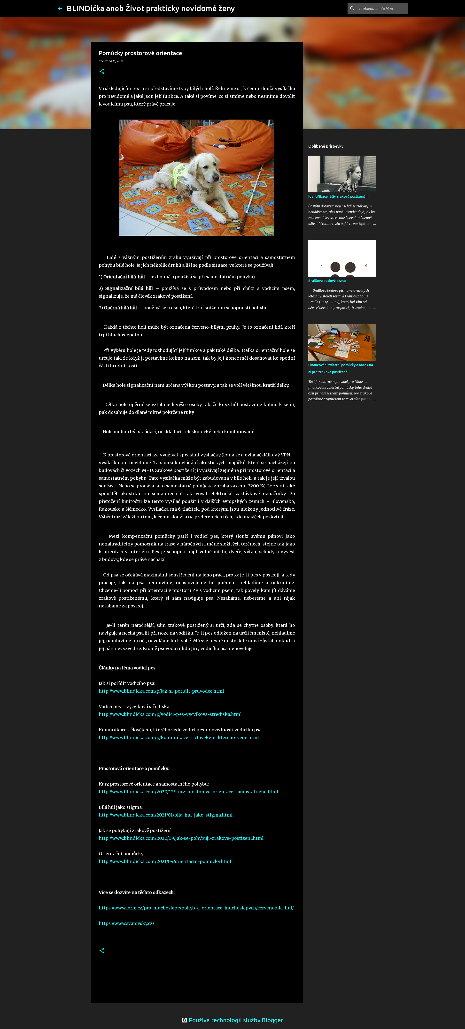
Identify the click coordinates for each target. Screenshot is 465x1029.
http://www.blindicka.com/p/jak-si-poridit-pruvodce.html (161, 691)
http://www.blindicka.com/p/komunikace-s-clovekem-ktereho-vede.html (179, 737)
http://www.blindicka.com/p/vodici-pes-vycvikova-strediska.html (170, 714)
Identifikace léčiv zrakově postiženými (338, 196)
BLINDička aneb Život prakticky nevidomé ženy (151, 8)
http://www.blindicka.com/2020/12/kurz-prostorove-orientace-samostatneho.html (188, 791)
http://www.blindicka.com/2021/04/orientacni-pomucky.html (165, 861)
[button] (102, 71)
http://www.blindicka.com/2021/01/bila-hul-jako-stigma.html (165, 815)
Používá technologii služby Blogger (235, 1020)
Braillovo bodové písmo (327, 281)
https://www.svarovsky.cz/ (126, 923)
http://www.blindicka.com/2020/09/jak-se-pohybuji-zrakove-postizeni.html (181, 838)
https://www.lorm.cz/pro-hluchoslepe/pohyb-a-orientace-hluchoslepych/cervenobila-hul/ (196, 908)
